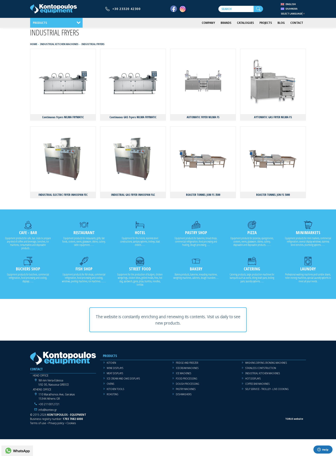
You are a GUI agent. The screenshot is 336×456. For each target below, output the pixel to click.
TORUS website (294, 418)
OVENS (110, 383)
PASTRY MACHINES (186, 389)
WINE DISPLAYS (115, 368)
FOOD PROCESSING (186, 378)
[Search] (258, 9)
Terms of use (38, 423)
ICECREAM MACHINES (187, 368)
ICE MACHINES (183, 373)
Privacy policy (56, 423)
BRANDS (226, 23)
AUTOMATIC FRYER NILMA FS (203, 117)
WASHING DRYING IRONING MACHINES (266, 362)
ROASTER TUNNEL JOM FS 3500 (203, 195)
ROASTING (112, 394)
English (291, 4)
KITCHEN (111, 362)
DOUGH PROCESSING (187, 383)
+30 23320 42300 (126, 8)
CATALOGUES (245, 23)
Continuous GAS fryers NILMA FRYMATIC (133, 117)
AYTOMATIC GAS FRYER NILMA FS (273, 117)
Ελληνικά (292, 8)
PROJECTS (266, 23)
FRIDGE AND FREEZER (187, 362)
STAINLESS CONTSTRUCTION (260, 368)
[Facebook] (173, 9)
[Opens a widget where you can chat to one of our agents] (322, 449)
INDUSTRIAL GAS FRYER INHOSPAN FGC (133, 195)
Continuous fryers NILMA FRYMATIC (63, 117)
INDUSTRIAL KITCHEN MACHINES (262, 373)
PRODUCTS (40, 23)
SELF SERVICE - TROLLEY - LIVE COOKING (267, 389)
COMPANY (208, 23)
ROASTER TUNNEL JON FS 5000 (273, 195)
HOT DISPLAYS (253, 378)
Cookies (71, 423)
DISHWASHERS (184, 394)
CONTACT (296, 23)
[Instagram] (183, 9)
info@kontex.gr (47, 410)
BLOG (281, 23)
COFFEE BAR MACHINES (257, 383)
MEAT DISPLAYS (115, 373)
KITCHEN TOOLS (115, 389)
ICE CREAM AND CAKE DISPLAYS (123, 378)
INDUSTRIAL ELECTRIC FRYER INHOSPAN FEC (63, 195)
